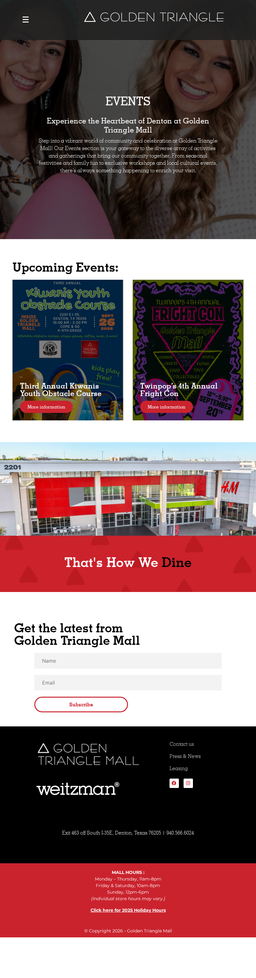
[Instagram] (188, 783)
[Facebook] (174, 783)
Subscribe (81, 704)
